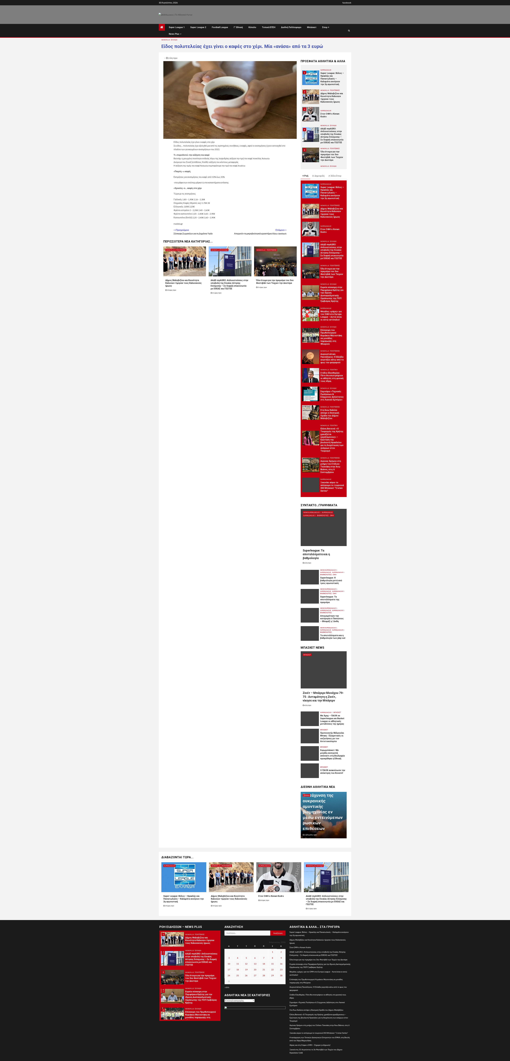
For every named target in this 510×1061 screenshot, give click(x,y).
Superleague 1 (309, 515)
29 (272, 975)
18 (237, 969)
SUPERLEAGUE (325, 90)
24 (229, 975)
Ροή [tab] (306, 176)
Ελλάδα (174, 40)
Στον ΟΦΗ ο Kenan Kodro (271, 896)
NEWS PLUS (165, 40)
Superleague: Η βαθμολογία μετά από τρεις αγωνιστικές (331, 580)
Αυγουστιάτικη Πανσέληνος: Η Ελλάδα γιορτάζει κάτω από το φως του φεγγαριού (332, 358)
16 (281, 963)
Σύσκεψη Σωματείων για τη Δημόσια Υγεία (193, 232)
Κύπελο (252, 27)
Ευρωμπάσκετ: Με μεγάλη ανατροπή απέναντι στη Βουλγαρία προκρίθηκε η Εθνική (332, 754)
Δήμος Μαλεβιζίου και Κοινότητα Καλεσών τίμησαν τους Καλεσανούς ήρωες (183, 283)
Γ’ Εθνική (238, 27)
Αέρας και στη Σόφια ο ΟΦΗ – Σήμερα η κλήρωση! (310, 1045)
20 (255, 969)
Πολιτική (333, 370)
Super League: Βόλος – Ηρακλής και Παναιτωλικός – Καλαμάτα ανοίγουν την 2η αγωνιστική (332, 193)
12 (246, 963)
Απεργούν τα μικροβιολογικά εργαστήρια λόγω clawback (260, 232)
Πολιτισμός (181, 250)
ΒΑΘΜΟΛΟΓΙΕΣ (322, 515)
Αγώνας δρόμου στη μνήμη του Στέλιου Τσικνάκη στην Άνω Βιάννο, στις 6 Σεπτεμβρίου (330, 466)
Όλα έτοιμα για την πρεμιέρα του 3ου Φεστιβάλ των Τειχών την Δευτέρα (275, 281)
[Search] (349, 30)
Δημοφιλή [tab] (319, 176)
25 (237, 975)
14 (264, 963)
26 (246, 975)
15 (272, 963)
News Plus (174, 34)
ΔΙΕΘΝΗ (306, 795)
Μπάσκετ (311, 27)
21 (264, 969)
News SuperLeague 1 (311, 512)
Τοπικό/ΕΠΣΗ (268, 27)
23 (281, 969)
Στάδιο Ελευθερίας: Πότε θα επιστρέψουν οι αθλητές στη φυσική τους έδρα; (331, 377)
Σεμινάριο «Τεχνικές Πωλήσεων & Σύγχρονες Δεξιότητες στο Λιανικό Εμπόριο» (332, 395)
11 (237, 963)
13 (255, 963)
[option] (323, 77)
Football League (220, 27)
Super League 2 (198, 27)
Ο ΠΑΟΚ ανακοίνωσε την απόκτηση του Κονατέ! (332, 771)
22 (272, 969)
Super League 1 (177, 27)
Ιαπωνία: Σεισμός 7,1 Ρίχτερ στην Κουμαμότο (320, 823)
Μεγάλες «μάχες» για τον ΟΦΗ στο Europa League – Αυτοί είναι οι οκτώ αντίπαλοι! (331, 315)
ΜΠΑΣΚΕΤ (307, 655)
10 (229, 963)
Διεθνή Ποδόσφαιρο (291, 27)
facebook (346, 2)
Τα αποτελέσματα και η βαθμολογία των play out (332, 636)
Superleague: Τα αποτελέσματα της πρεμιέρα (329, 599)
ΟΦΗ (332, 515)
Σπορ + (325, 27)
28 (264, 975)
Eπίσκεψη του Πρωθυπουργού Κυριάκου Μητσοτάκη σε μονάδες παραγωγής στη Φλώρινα (331, 337)
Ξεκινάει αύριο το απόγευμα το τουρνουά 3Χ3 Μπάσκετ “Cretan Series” (332, 486)
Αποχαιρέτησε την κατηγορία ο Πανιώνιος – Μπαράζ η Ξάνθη (332, 619)
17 (229, 969)
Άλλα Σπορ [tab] (336, 176)
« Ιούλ (227, 987)
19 (246, 969)
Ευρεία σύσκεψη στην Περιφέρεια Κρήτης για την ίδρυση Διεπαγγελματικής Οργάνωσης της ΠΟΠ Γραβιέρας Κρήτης (331, 156)
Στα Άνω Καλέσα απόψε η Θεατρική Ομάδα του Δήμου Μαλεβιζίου (316, 1010)
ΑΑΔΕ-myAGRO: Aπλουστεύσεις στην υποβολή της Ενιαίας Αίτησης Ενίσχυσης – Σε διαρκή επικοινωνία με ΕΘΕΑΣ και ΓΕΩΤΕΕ (229, 284)
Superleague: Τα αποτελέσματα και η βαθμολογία (316, 554)
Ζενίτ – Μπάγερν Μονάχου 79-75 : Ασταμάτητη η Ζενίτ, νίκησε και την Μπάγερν (323, 696)
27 (255, 975)
